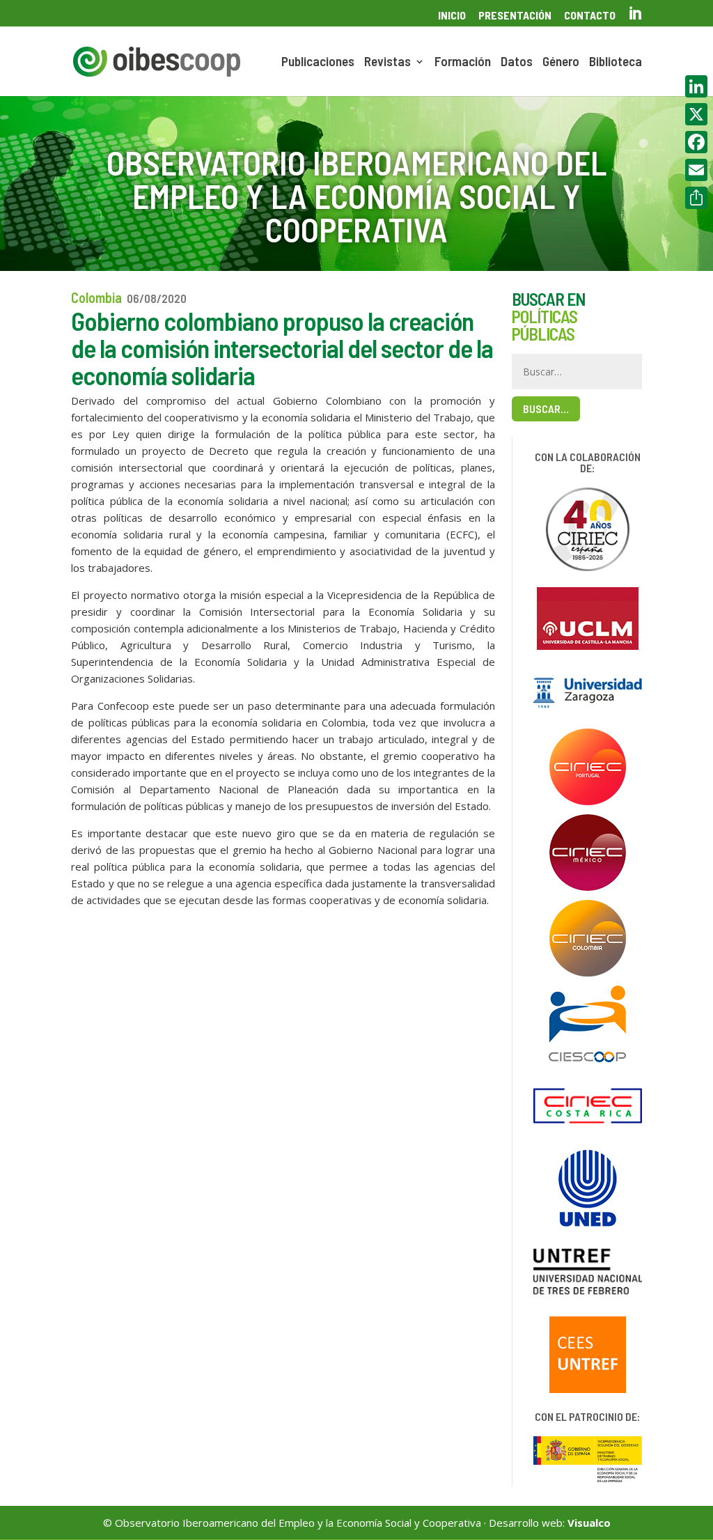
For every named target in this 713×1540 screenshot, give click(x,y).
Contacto (590, 16)
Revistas (387, 62)
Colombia (96, 297)
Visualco (589, 1523)
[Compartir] (696, 198)
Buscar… (546, 408)
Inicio (452, 16)
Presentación (514, 16)
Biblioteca (615, 62)
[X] (696, 114)
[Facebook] (696, 142)
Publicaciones (317, 62)
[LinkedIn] (696, 86)
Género (560, 62)
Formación (462, 62)
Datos (517, 62)
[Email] (696, 170)
